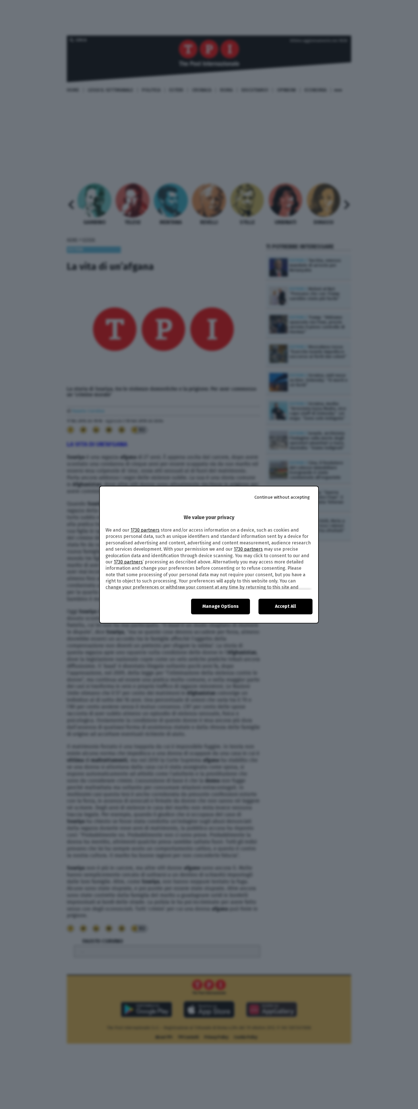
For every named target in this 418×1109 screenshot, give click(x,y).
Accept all (285, 606)
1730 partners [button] (145, 530)
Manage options (220, 606)
